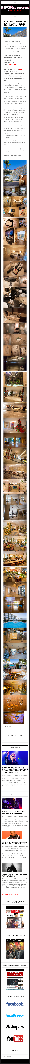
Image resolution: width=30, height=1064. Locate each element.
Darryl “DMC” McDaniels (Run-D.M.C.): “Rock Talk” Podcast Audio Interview (14, 843)
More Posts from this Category (10, 894)
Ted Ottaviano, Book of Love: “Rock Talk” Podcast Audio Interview (14, 812)
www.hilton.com (13, 64)
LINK (20, 69)
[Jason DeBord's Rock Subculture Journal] (15, 7)
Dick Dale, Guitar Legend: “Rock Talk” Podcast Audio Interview (15, 875)
